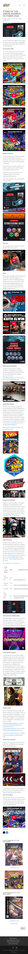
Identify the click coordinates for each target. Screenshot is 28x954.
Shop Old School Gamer (13, 942)
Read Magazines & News (13, 940)
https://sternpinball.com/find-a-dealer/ (12, 792)
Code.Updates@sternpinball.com (11, 723)
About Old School (13, 943)
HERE (15, 674)
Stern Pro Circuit (14, 555)
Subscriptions (13, 938)
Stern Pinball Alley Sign (10, 746)
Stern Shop (12, 742)
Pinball (4, 20)
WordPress (14, 952)
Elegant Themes (13, 950)
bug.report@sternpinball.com (10, 728)
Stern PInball (7, 18)
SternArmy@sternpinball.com (10, 424)
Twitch (10, 620)
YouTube (5, 620)
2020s (20, 18)
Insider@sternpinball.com (9, 377)
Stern (8, 20)
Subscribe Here (14, 923)
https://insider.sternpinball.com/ (14, 730)
